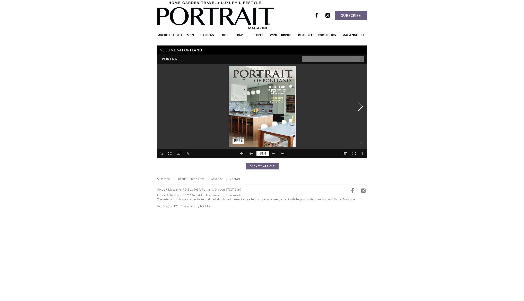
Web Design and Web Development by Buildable (184, 206)
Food (224, 35)
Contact (235, 179)
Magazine (350, 35)
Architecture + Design (176, 35)
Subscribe (351, 15)
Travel (240, 35)
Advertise (217, 179)
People (258, 35)
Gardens (207, 35)
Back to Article (262, 166)
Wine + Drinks (280, 35)
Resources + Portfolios (317, 35)
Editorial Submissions (190, 179)
